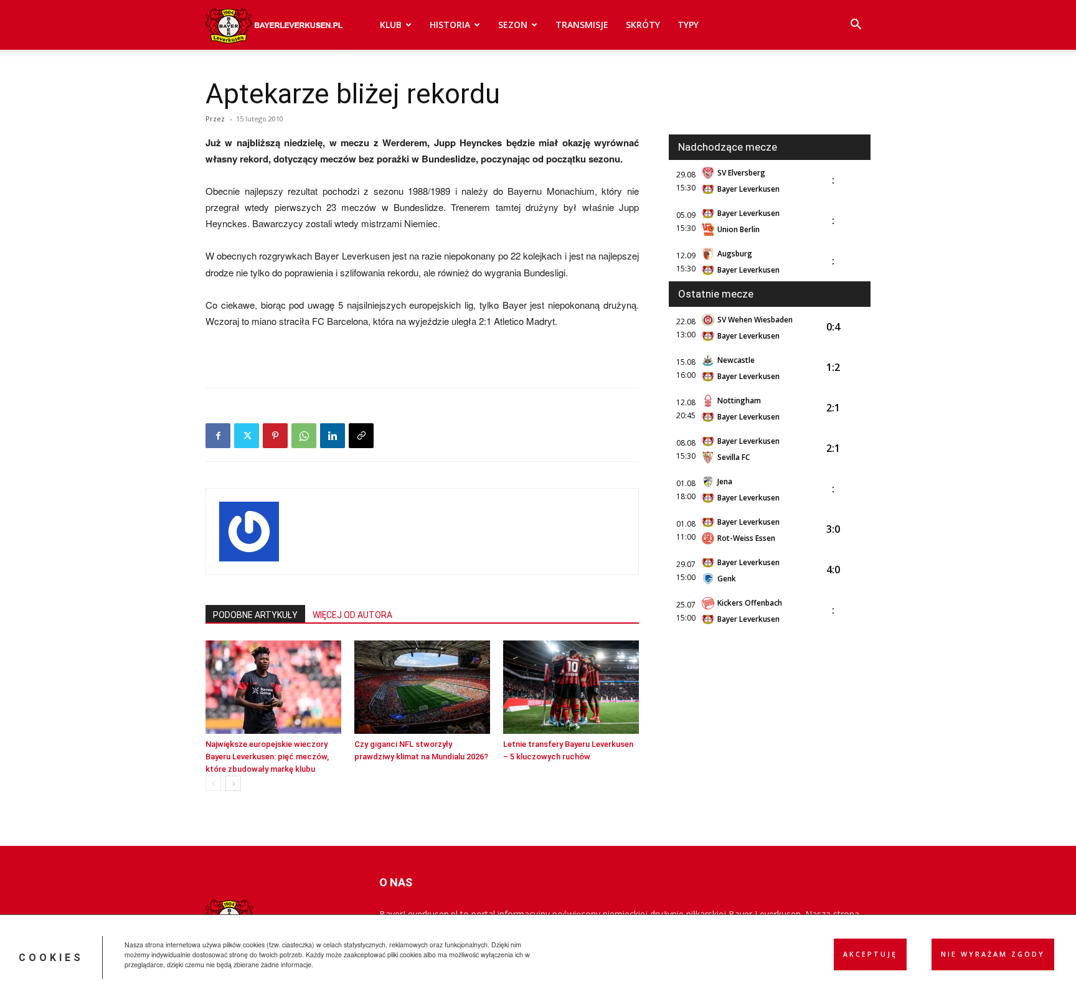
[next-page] (233, 783)
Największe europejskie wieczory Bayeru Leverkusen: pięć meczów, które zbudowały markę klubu (267, 756)
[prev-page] (213, 783)
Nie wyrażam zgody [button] (993, 954)
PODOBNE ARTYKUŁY (255, 615)
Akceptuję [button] (870, 954)
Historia (450, 24)
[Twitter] (246, 435)
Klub (391, 24)
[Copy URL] (361, 435)
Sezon (512, 24)
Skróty (643, 24)
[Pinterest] (275, 435)
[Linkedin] (332, 435)
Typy (688, 24)
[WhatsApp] (303, 435)
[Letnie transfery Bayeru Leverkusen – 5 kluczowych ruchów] (571, 687)
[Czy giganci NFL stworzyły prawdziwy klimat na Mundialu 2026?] (422, 687)
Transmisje (581, 24)
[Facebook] (217, 435)
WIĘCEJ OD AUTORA (352, 615)
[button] (856, 26)
